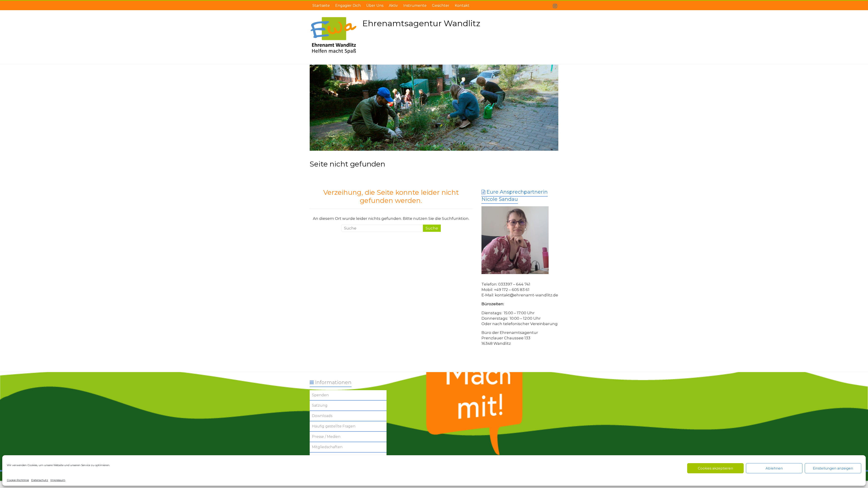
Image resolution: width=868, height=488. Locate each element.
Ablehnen (774, 468)
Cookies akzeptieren (715, 468)
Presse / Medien (326, 436)
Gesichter (440, 5)
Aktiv (393, 5)
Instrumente (415, 5)
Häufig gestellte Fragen (333, 426)
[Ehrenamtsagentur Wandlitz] (434, 108)
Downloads (322, 416)
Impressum (57, 480)
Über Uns (374, 5)
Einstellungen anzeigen (833, 468)
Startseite (321, 5)
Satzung (320, 405)
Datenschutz (39, 480)
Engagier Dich (348, 5)
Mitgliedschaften (327, 447)
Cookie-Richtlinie (18, 480)
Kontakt (462, 5)
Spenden (320, 395)
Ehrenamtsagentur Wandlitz (421, 23)
